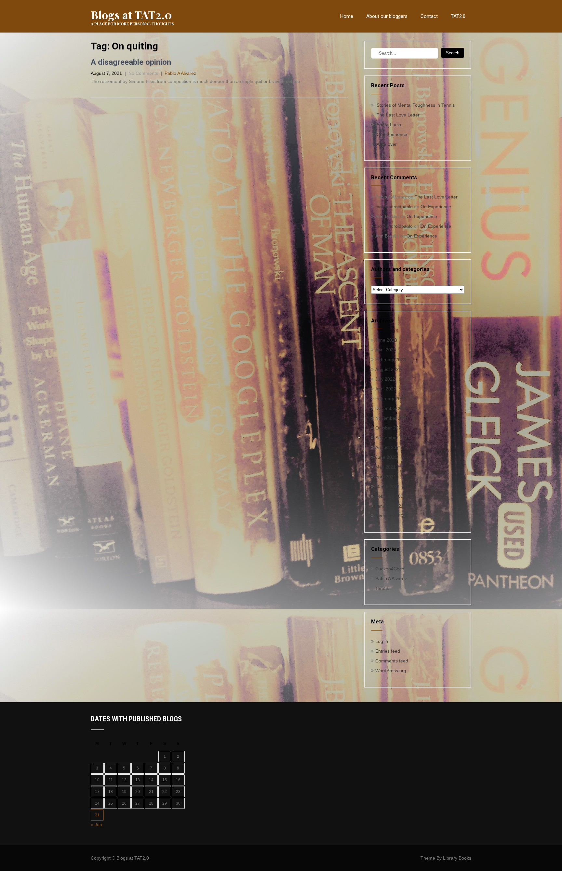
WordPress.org (390, 670)
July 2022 (385, 379)
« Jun (96, 824)
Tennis (382, 588)
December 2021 (391, 408)
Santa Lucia (389, 124)
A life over (387, 144)
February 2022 (390, 398)
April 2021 (385, 476)
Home (346, 16)
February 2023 (390, 359)
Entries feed (387, 651)
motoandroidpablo (394, 206)
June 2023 (386, 340)
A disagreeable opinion (131, 62)
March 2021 (387, 486)
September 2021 (392, 437)
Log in (381, 641)
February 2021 (390, 496)
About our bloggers (387, 16)
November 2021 (391, 418)
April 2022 (385, 388)
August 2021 (388, 447)
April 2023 (385, 349)
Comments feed (391, 660)
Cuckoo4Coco (389, 568)
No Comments (143, 73)
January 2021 (389, 506)
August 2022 (388, 369)
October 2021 (389, 427)
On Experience (392, 134)
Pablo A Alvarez (180, 73)
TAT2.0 (458, 16)
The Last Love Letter (398, 114)
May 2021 (385, 467)
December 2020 (391, 515)
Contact (429, 16)
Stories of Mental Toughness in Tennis (416, 105)
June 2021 (386, 457)
